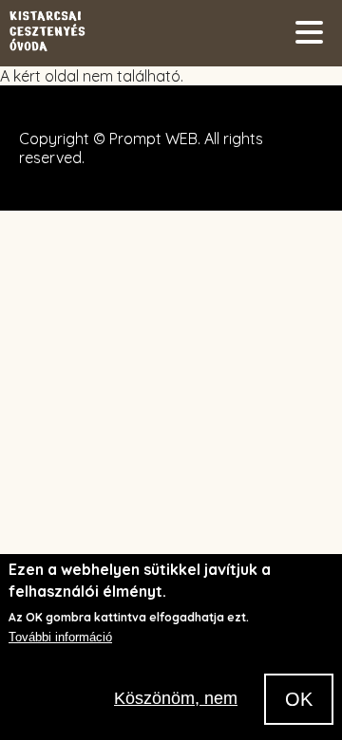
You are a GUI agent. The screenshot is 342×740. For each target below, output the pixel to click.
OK (299, 699)
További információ (60, 637)
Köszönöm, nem (176, 698)
